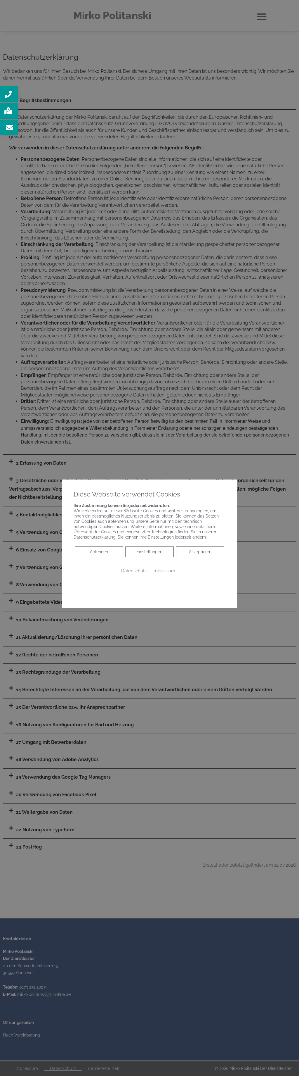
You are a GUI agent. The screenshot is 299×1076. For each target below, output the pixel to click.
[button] (9, 94)
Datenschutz (134, 570)
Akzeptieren (200, 551)
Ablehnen (99, 551)
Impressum (163, 570)
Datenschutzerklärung (95, 537)
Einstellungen (149, 551)
